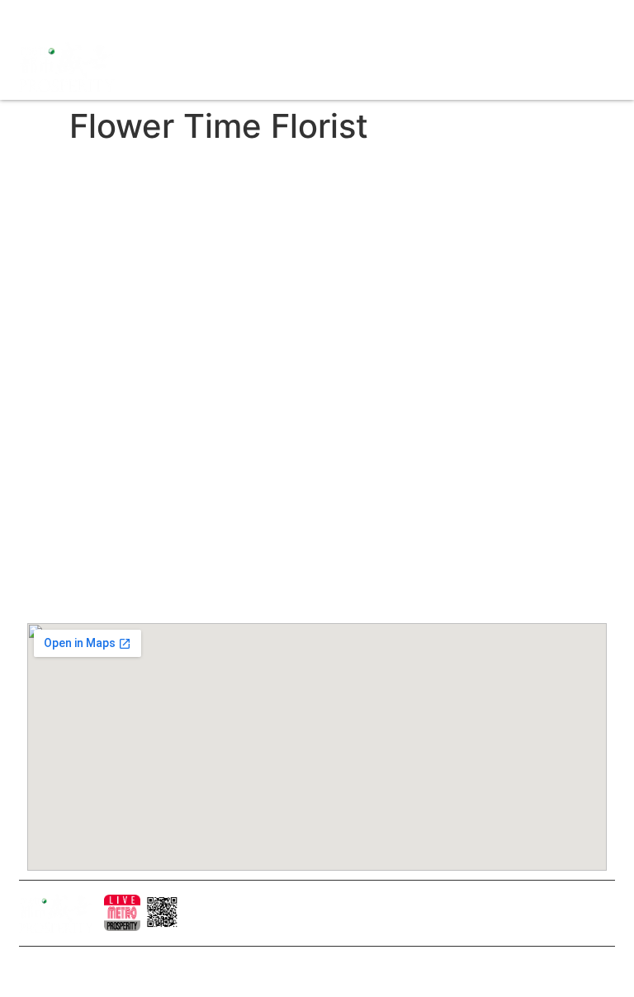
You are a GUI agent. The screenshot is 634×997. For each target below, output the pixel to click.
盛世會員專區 (300, 367)
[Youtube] (89, 16)
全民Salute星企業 (312, 283)
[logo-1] (122, 913)
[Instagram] (60, 16)
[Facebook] (31, 16)
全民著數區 (295, 311)
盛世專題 (289, 339)
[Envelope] (118, 16)
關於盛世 (289, 255)
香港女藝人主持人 (312, 395)
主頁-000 (290, 227)
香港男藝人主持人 (312, 423)
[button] (330, 66)
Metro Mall (300, 499)
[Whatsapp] (147, 16)
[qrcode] (162, 913)
